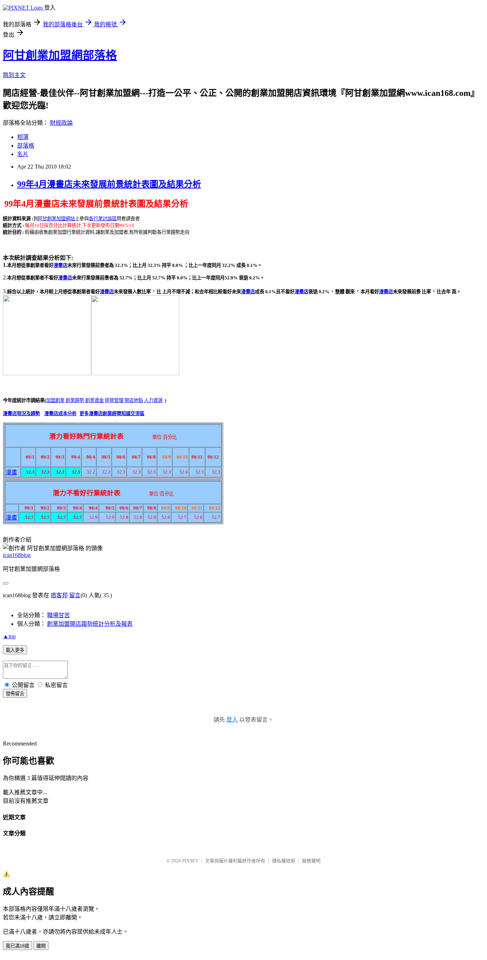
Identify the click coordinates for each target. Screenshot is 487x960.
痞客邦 (59, 595)
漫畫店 (60, 265)
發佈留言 (15, 693)
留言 (75, 595)
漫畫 (11, 472)
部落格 (25, 146)
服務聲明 (311, 860)
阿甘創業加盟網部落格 (60, 55)
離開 (41, 946)
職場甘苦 (58, 615)
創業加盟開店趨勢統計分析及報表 (90, 624)
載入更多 (15, 650)
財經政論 (61, 123)
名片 (23, 154)
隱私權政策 (283, 860)
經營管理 (114, 400)
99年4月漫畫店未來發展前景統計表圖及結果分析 (109, 184)
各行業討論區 (103, 218)
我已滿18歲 (17, 946)
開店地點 (133, 400)
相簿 (23, 137)
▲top (9, 636)
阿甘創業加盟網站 (56, 218)
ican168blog (17, 555)
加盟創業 (55, 400)
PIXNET (190, 860)
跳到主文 (14, 75)
